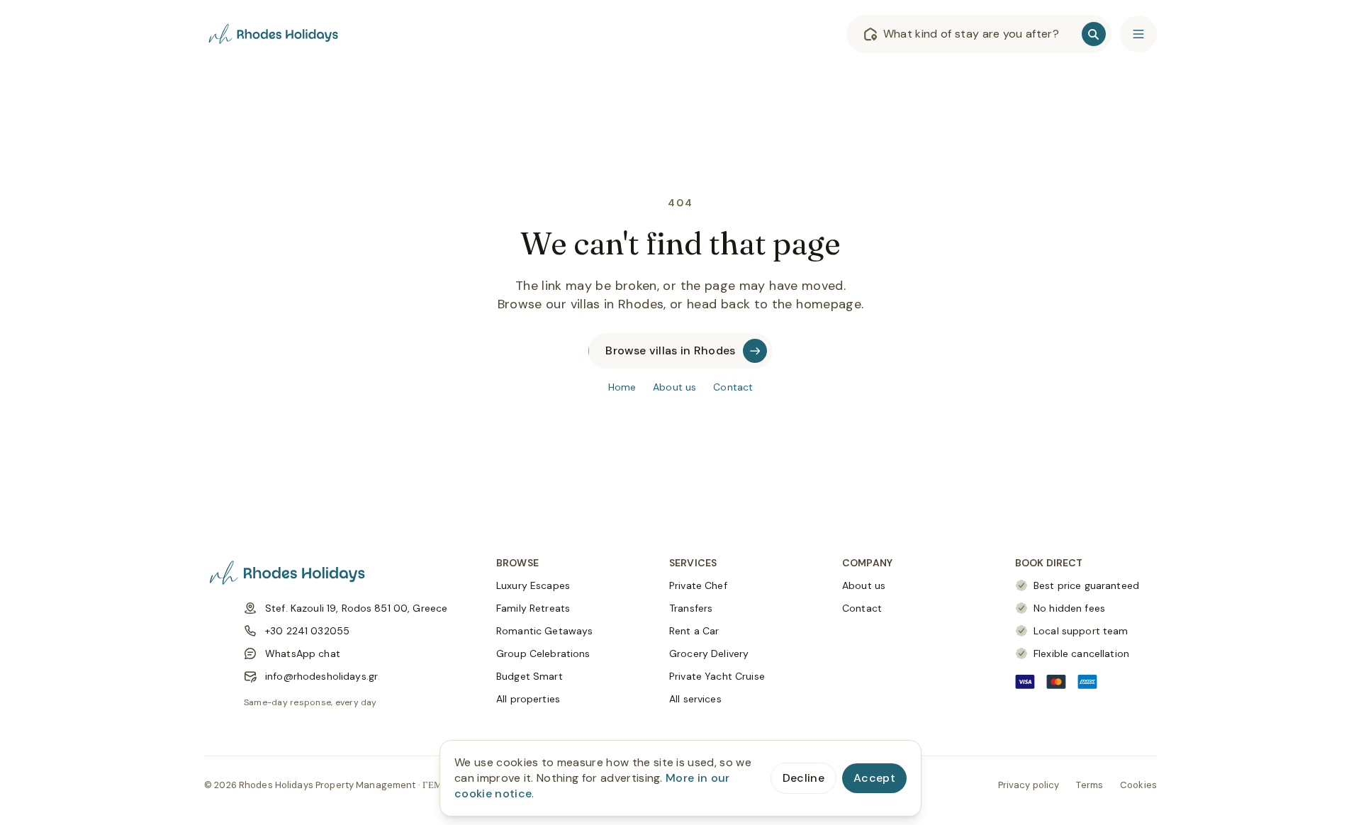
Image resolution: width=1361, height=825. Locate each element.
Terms (1089, 785)
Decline (803, 777)
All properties (528, 698)
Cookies (1138, 785)
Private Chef (698, 585)
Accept (874, 777)
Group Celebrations (543, 653)
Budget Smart (529, 676)
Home (622, 387)
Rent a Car (694, 630)
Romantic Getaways (544, 630)
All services (695, 698)
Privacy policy (1029, 785)
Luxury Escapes (533, 585)
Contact (733, 387)
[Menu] (1138, 34)
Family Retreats (533, 608)
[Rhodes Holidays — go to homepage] (275, 34)
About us (674, 387)
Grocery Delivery (709, 653)
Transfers (690, 608)
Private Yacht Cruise (717, 676)
